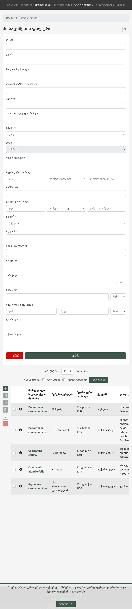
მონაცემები (43, 4)
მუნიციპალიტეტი (17, 245)
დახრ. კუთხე (13, 319)
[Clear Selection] (5, 423)
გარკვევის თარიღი (17, 201)
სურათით (53, 379)
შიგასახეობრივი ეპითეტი (21, 84)
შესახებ (26, 4)
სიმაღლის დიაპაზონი (19, 304)
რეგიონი (11, 231)
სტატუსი (11, 128)
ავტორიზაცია (83, 4)
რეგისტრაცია (105, 4)
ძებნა (75, 355)
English (121, 4)
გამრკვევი (12, 187)
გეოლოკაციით (77, 379)
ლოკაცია (11, 260)
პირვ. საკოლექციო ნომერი (22, 113)
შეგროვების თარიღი (18, 172)
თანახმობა (66, 604)
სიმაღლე (11, 290)
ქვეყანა (11, 216)
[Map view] (5, 388)
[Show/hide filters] (125, 29)
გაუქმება (15, 355)
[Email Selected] (5, 402)
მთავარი (12, 4)
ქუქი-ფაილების (58, 591)
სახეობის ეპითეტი (17, 69)
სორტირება (99, 379)
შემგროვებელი (15, 157)
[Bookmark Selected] (5, 395)
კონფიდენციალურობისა (104, 587)
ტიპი (9, 142)
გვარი (9, 54)
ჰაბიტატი (12, 275)
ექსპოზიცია (13, 334)
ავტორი (11, 98)
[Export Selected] (5, 410)
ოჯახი (9, 40)
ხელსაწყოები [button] (63, 4)
